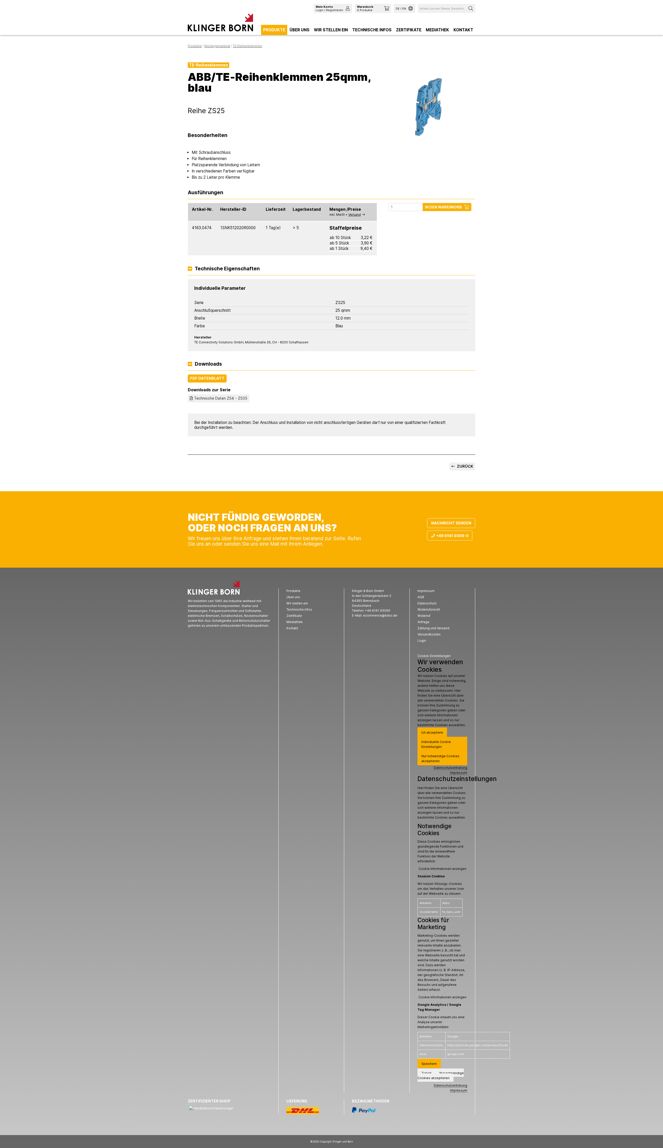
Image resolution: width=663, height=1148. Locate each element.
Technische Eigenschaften (227, 269)
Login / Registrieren (329, 8)
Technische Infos (372, 29)
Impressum (458, 773)
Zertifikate (408, 29)
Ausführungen (205, 193)
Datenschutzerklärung (450, 768)
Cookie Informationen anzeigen (442, 869)
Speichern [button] (429, 1064)
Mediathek (437, 29)
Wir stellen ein (331, 29)
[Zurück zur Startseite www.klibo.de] (220, 24)
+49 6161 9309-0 (452, 535)
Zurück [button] (426, 1073)
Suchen (471, 8)
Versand (354, 214)
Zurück (464, 466)
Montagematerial (217, 46)
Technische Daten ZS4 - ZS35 (220, 398)
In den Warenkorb (443, 207)
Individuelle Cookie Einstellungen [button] (436, 744)
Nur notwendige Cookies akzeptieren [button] (440, 758)
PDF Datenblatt (207, 378)
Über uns (299, 29)
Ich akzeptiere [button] (432, 732)
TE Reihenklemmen (247, 46)
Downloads (208, 364)
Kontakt (463, 29)
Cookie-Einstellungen (434, 656)
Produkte (274, 29)
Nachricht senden (451, 523)
